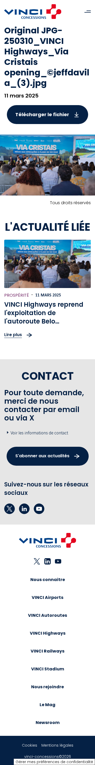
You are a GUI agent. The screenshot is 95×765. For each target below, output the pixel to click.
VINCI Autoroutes (47, 615)
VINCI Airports (47, 597)
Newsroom (48, 723)
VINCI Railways (47, 651)
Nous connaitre (47, 580)
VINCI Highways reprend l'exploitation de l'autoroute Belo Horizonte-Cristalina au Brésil (43, 321)
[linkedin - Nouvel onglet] (24, 509)
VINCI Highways (47, 633)
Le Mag (47, 705)
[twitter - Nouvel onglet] (9, 509)
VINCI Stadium (47, 669)
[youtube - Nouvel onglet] (39, 509)
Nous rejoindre (47, 687)
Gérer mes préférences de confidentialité (54, 761)
